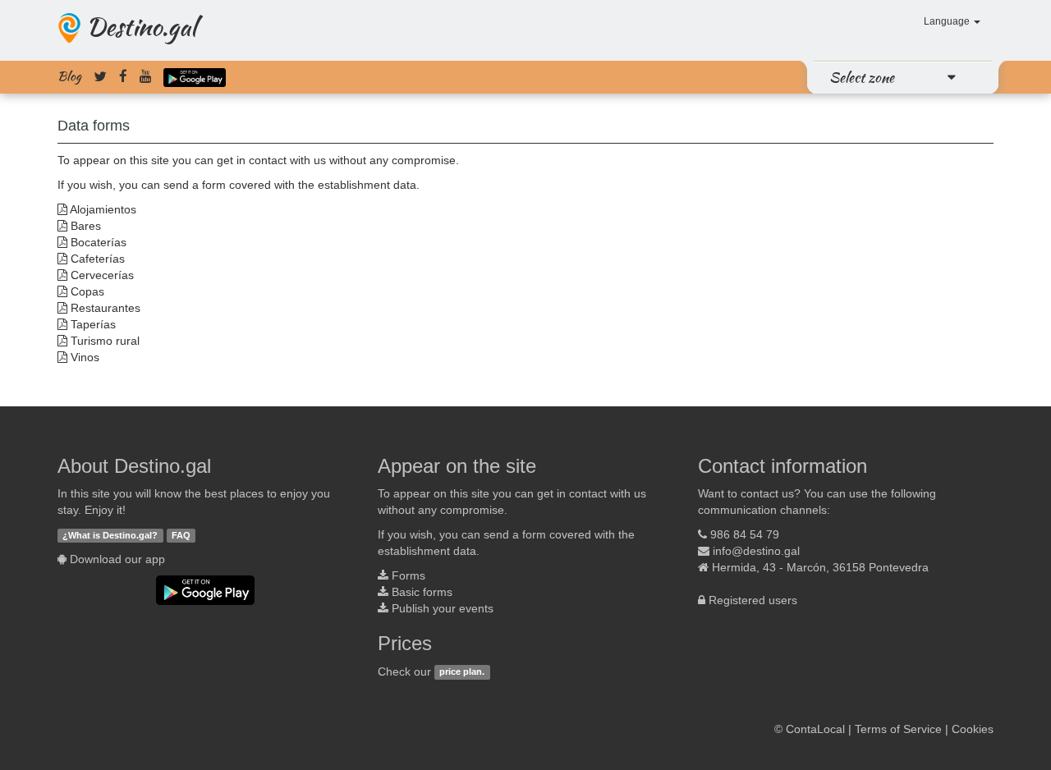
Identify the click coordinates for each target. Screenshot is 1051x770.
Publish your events (442, 608)
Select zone (861, 77)
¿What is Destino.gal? (110, 535)
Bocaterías (98, 242)
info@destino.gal (756, 550)
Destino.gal (141, 26)
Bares (86, 225)
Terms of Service (898, 729)
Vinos (85, 357)
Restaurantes (105, 307)
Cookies (973, 729)
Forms (408, 575)
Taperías (93, 324)
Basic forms (422, 591)
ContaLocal (815, 729)
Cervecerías (102, 275)
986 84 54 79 (744, 534)
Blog (69, 76)
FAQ (181, 535)
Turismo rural (105, 340)
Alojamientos (103, 209)
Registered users (753, 600)
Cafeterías (98, 258)
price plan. (461, 672)
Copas (87, 291)
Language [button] (948, 21)
